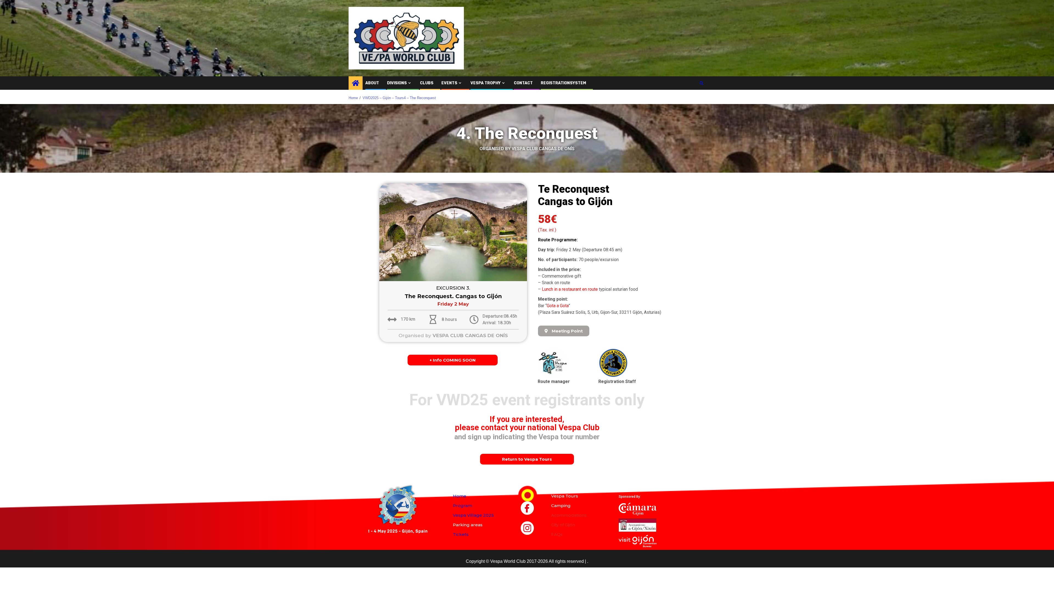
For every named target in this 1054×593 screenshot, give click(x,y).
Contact (523, 83)
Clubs (426, 83)
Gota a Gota (557, 305)
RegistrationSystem (563, 83)
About (372, 83)
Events (449, 83)
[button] (563, 331)
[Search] (701, 83)
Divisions (397, 83)
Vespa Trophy (485, 83)
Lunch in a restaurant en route (570, 289)
